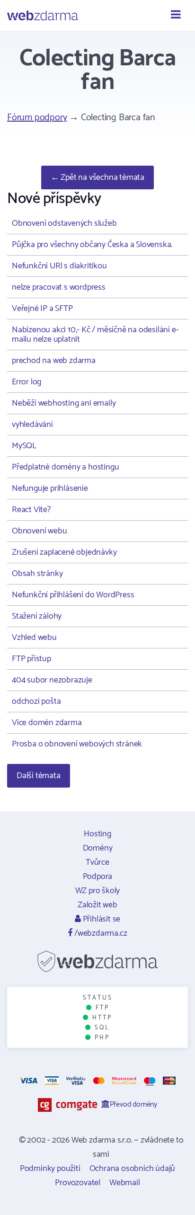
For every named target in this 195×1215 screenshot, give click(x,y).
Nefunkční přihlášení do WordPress (73, 595)
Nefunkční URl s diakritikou (59, 266)
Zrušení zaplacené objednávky (64, 552)
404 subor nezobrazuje (52, 680)
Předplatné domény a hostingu (65, 467)
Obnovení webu (39, 531)
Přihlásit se (100, 919)
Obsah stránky (37, 574)
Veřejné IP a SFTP (42, 309)
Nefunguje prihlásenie (50, 488)
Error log (26, 382)
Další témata (39, 776)
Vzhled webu (34, 637)
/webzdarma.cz (99, 933)
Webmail (124, 1183)
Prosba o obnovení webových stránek (77, 744)
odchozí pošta (36, 701)
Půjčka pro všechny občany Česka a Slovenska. (92, 245)
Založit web (97, 905)
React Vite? (31, 510)
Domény (98, 848)
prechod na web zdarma (54, 361)
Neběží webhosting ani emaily (63, 403)
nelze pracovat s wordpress (59, 287)
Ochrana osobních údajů (132, 1169)
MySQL (24, 446)
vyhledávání (32, 424)
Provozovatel (77, 1183)
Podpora (98, 876)
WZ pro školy (97, 891)
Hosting (97, 834)
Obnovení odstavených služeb (64, 223)
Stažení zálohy (37, 616)
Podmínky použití (50, 1169)
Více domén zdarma (47, 723)
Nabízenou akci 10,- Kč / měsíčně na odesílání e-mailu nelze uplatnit (95, 334)
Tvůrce (97, 862)
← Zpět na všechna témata (97, 177)
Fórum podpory (37, 117)
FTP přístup (31, 659)
